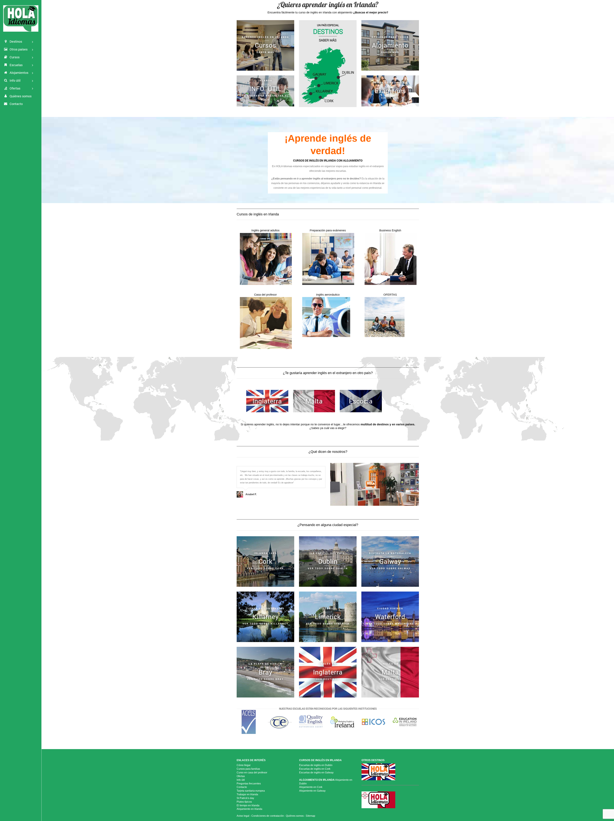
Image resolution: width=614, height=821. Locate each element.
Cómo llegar (244, 765)
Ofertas (241, 776)
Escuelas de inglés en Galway (316, 772)
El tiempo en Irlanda (248, 805)
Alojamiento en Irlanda (249, 809)
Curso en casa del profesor (252, 772)
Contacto (242, 787)
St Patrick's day (245, 798)
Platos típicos (244, 801)
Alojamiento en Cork (310, 787)
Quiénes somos (295, 815)
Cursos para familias (248, 768)
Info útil (241, 779)
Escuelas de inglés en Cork (314, 768)
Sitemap (310, 815)
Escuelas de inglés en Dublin (315, 765)
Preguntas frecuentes (249, 783)
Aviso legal (243, 815)
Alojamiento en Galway (312, 790)
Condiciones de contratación (267, 815)
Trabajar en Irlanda (247, 794)
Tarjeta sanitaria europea (251, 790)
